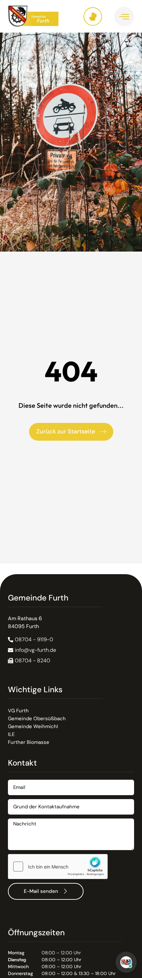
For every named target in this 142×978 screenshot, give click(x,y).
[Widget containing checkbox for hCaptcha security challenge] (58, 866)
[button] (29, 660)
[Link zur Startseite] (39, 16)
